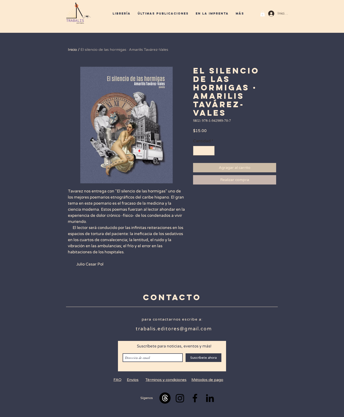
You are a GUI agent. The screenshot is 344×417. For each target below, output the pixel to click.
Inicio (72, 49)
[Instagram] (180, 398)
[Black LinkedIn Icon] (210, 398)
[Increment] (210, 150)
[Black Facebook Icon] (195, 398)
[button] (262, 13)
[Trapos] (165, 398)
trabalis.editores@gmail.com (174, 329)
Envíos (133, 379)
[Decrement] (197, 150)
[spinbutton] (204, 150)
